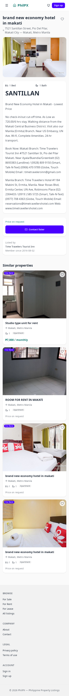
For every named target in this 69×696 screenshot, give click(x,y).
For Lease (8, 608)
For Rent (7, 604)
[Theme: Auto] (48, 5)
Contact (7, 634)
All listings (8, 613)
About (6, 629)
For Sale (7, 599)
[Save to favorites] (62, 19)
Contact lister (36, 229)
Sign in (7, 671)
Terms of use (10, 655)
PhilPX (23, 5)
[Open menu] (6, 5)
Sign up (58, 5)
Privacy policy (10, 650)
